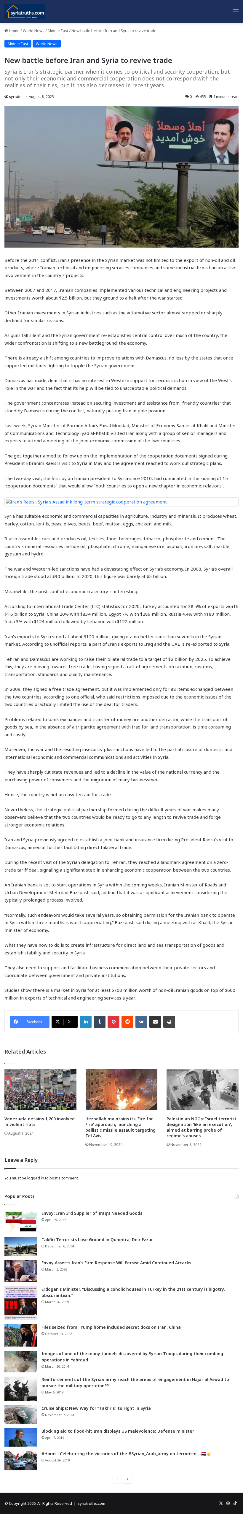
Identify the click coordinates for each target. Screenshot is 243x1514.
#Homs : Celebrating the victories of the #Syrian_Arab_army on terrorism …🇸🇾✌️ (126, 1453)
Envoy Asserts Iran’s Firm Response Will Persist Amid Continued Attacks (116, 1263)
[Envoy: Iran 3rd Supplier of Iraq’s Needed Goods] (20, 1221)
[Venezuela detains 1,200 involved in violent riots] (40, 1089)
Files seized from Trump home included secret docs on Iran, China (111, 1327)
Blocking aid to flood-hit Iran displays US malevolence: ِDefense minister (117, 1431)
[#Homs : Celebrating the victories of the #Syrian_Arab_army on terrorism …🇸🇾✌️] (20, 1460)
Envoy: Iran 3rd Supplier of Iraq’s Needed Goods (91, 1213)
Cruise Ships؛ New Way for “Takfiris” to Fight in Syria (96, 1408)
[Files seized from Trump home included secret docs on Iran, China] (20, 1335)
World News (33, 30)
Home (14, 30)
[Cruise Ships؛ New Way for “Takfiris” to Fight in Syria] (20, 1414)
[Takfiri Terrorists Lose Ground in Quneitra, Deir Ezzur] (20, 1246)
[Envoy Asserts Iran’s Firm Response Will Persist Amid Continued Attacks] (20, 1271)
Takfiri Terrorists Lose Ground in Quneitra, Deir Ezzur (97, 1239)
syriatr (15, 96)
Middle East (58, 30)
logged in (35, 1178)
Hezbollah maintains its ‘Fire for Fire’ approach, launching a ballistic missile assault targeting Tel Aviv (120, 1127)
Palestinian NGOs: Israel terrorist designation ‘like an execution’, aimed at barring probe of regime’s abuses (201, 1127)
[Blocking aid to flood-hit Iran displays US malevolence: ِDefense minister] (20, 1437)
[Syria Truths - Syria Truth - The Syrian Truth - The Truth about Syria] (24, 11)
